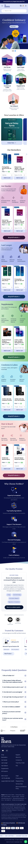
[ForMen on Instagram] (6, 750)
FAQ (17, 765)
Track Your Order (20, 763)
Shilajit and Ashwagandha (18, 800)
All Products (4, 771)
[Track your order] (20, 6)
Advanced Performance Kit (18, 798)
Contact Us (19, 760)
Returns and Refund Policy (21, 787)
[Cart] (25, 6)
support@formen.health (7, 781)
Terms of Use (19, 783)
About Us (18, 757)
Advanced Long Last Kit (6, 798)
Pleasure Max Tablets (9, 794)
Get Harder (4, 760)
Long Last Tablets (15, 796)
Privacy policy (19, 778)
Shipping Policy (20, 781)
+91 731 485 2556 (5, 778)
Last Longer (4, 763)
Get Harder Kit (8, 800)
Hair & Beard (4, 765)
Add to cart (7, 177)
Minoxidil (22, 796)
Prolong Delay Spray (19, 794)
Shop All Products (13, 237)
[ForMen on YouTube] (2, 750)
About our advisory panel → (14, 607)
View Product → (8, 653)
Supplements (4, 768)
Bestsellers (4, 757)
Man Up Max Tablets (5, 796)
